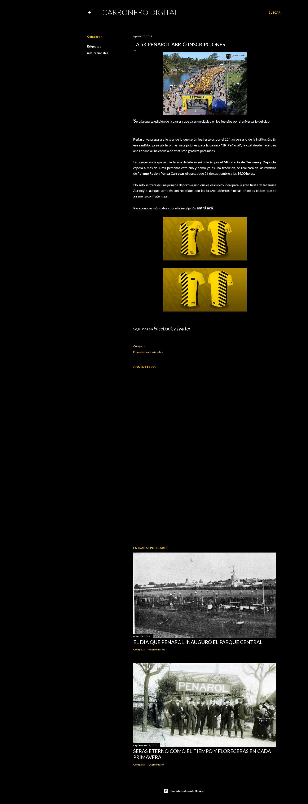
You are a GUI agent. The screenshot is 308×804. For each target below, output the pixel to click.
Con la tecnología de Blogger (187, 790)
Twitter (183, 328)
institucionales (97, 53)
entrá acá (205, 208)
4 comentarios (156, 649)
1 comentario (156, 764)
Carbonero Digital (140, 12)
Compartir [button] (94, 36)
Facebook (164, 328)
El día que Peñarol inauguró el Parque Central (198, 642)
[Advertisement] (204, 506)
